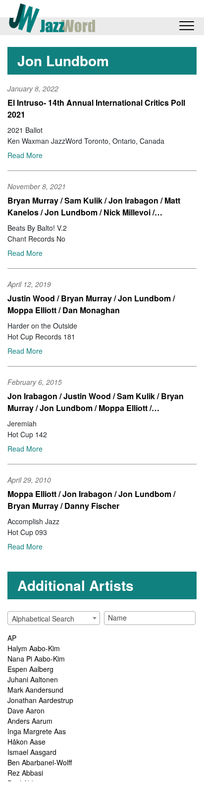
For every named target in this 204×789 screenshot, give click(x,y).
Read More (25, 155)
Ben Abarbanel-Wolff (39, 762)
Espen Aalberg (30, 669)
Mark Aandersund (35, 690)
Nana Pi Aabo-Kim (36, 659)
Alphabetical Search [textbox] (43, 618)
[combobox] (53, 618)
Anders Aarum (29, 721)
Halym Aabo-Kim (33, 648)
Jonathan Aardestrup (40, 700)
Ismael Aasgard (31, 752)
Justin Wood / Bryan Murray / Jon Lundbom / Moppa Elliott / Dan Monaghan (91, 304)
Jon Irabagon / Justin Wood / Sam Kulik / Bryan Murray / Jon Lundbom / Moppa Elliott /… (95, 402)
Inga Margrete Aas (36, 731)
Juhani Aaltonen (32, 679)
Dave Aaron (26, 710)
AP (11, 638)
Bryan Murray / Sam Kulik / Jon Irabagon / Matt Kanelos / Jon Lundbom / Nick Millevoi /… (93, 206)
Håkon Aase (26, 742)
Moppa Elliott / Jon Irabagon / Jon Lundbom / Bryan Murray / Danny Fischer (91, 499)
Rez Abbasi (25, 773)
